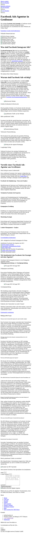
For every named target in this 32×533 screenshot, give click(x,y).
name (2, 472)
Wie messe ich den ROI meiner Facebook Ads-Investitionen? (12, 417)
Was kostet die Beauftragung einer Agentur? (9, 357)
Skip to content (4, 1)
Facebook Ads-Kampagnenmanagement (16, 97)
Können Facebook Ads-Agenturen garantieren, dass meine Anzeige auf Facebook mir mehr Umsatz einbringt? (14, 398)
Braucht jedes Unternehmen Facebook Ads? (9, 439)
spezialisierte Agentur (17, 61)
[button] (16, 4)
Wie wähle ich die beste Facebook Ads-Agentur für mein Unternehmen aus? (15, 377)
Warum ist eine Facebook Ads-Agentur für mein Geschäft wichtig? (14, 318)
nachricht (3, 485)
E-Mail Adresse (5, 474)
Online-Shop (23, 176)
